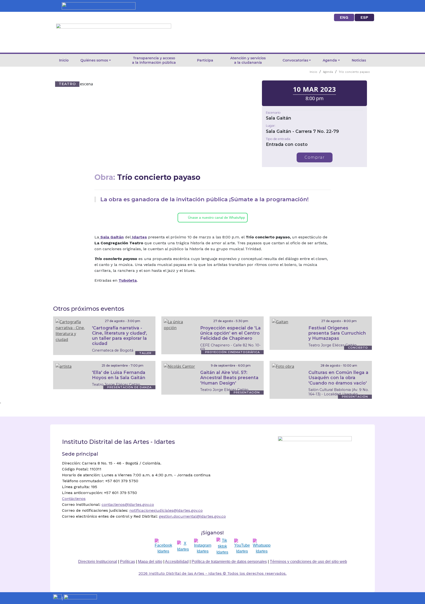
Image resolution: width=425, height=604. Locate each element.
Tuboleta (128, 280)
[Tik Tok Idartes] (222, 546)
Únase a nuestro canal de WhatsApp (216, 217)
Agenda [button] (330, 60)
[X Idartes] (183, 546)
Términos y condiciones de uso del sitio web (308, 561)
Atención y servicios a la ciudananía (248, 60)
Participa (205, 60)
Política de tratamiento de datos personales (229, 561)
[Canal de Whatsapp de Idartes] (262, 546)
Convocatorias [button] (295, 60)
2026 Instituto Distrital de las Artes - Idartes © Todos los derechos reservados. (212, 573)
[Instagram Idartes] (202, 546)
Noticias (359, 60)
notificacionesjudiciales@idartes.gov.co (166, 510)
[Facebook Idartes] (163, 546)
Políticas (127, 561)
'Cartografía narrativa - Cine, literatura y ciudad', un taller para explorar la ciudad (119, 335)
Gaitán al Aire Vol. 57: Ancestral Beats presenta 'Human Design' (229, 377)
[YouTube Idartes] (242, 546)
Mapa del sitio (150, 561)
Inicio (64, 60)
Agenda (328, 72)
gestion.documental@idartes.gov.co (192, 516)
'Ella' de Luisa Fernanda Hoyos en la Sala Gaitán (118, 375)
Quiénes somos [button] (94, 60)
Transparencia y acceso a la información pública (154, 60)
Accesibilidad (177, 561)
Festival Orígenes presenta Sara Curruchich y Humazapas (337, 333)
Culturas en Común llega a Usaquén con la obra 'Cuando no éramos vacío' (338, 377)
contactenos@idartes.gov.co (128, 504)
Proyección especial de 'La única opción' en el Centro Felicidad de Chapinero (230, 333)
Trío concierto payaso (354, 72)
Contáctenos (74, 498)
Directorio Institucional (97, 561)
